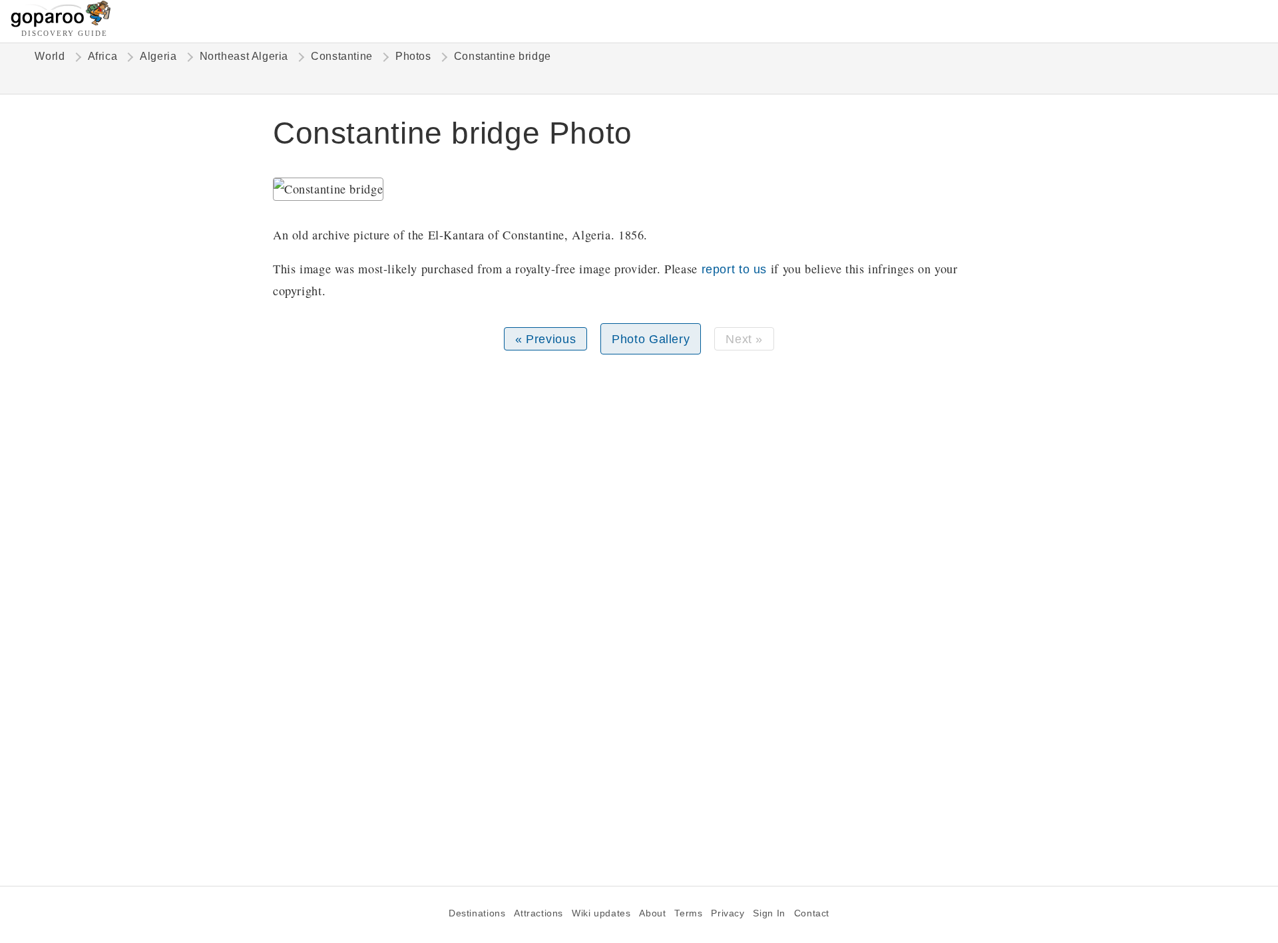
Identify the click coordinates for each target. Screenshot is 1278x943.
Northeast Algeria (244, 56)
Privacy (727, 913)
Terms (688, 913)
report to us (734, 269)
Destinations (477, 913)
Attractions (538, 913)
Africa (103, 56)
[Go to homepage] (61, 24)
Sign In (769, 913)
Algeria (158, 56)
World (50, 56)
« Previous (545, 339)
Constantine (342, 56)
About (652, 913)
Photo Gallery (651, 339)
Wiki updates (601, 913)
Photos (413, 56)
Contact (811, 913)
